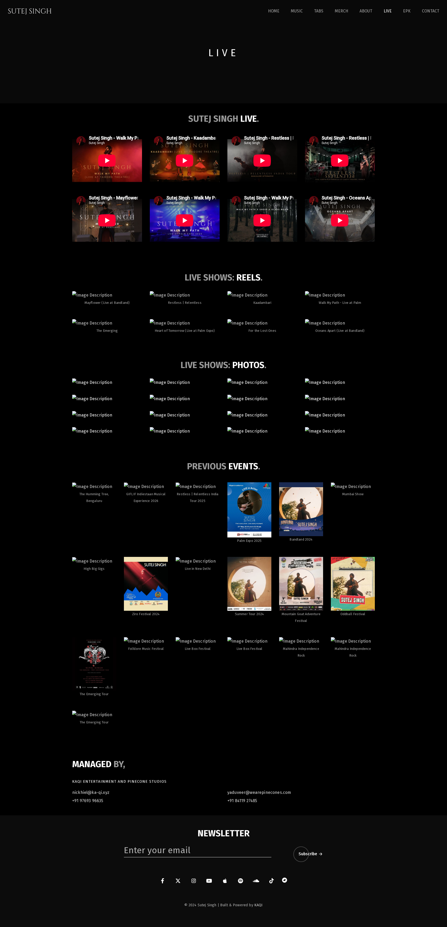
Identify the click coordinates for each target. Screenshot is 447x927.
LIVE (388, 11)
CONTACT (430, 11)
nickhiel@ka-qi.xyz (90, 792)
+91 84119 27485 (242, 800)
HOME (273, 11)
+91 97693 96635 (87, 800)
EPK (407, 11)
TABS (318, 11)
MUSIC (297, 11)
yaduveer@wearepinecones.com (259, 792)
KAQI (258, 905)
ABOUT (366, 11)
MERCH (341, 11)
